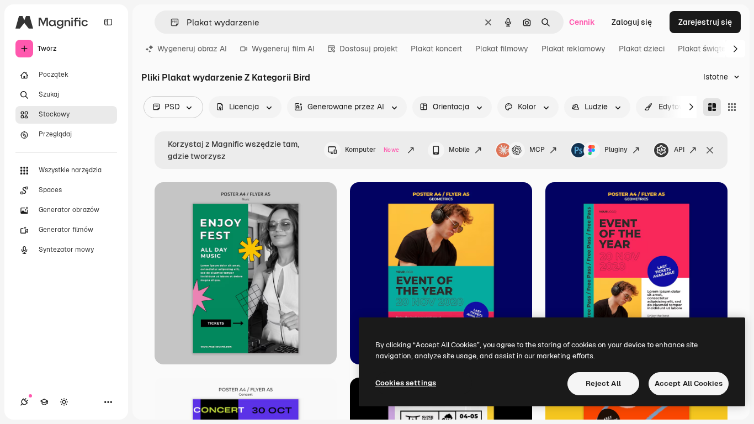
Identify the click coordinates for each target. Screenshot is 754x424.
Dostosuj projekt (368, 49)
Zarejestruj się (705, 22)
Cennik (582, 22)
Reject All (603, 383)
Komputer (372, 149)
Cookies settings (405, 383)
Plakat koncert (436, 49)
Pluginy (616, 149)
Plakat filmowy (501, 49)
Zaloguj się (632, 22)
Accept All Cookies (689, 383)
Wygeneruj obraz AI (192, 49)
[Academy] (44, 402)
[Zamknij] (709, 150)
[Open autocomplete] (170, 22)
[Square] (732, 107)
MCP (537, 149)
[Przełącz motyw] (64, 402)
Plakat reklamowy (573, 49)
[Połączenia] (24, 402)
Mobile (459, 149)
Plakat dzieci (642, 49)
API (679, 149)
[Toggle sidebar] (108, 22)
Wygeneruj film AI (283, 49)
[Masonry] (712, 107)
